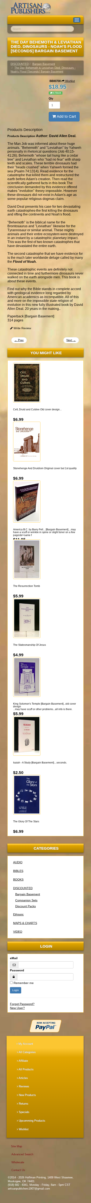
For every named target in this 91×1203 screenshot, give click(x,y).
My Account (25, 1043)
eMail (14, 958)
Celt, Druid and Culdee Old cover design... (37, 409)
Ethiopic (18, 914)
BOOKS (18, 879)
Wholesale (17, 1162)
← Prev (19, 340)
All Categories (27, 1052)
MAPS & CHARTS (25, 923)
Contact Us (18, 1170)
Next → (71, 340)
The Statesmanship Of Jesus (29, 644)
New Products (27, 1095)
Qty (51, 98)
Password (17, 970)
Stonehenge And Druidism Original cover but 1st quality (45, 468)
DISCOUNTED (23, 888)
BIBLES (18, 871)
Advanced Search (22, 1154)
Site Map (16, 1146)
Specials (23, 1112)
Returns (23, 1103)
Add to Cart (66, 116)
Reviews (23, 1086)
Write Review (22, 328)
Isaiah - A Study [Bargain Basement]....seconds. (40, 762)
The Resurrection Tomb (26, 586)
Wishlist (69, 81)
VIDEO (17, 931)
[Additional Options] (45, 1026)
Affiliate (23, 1060)
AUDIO (17, 862)
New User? (17, 1008)
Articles (23, 1078)
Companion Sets (26, 900)
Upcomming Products (31, 1120)
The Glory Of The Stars (26, 821)
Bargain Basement (27, 894)
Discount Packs (25, 906)
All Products (26, 1069)
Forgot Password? (22, 1004)
